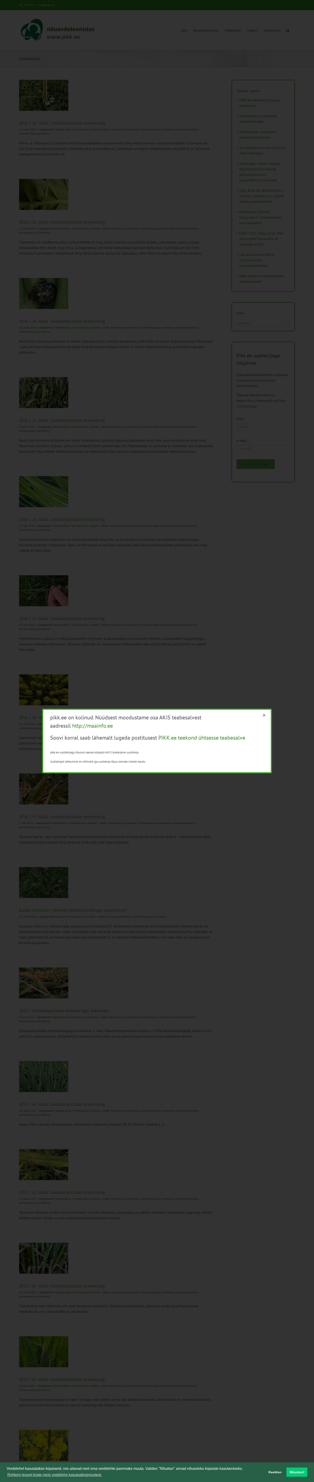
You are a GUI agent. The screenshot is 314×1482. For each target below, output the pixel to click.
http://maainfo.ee (92, 725)
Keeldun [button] (275, 1472)
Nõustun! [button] (297, 1472)
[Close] (264, 715)
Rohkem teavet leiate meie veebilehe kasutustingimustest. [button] (54, 1475)
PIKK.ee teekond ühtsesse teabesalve (201, 737)
